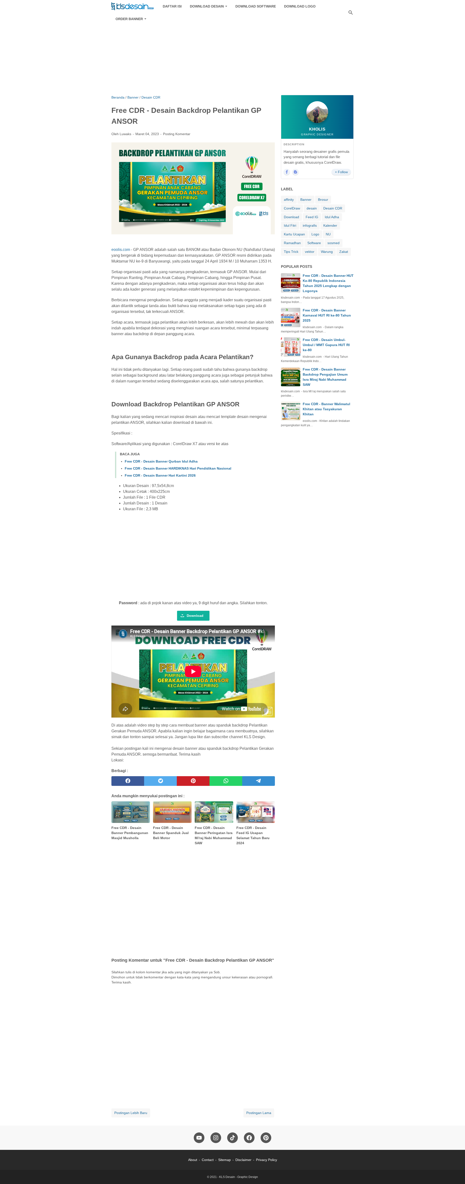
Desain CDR (332, 208)
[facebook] (127, 781)
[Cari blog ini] (351, 12)
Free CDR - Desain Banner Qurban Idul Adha (161, 461)
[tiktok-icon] (232, 1137)
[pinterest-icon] (266, 1137)
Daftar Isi (172, 6)
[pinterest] (193, 781)
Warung (327, 252)
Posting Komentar (176, 134)
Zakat (343, 252)
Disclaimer (243, 1160)
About (192, 1160)
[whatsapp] (225, 781)
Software (314, 243)
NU (328, 234)
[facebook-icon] (249, 1137)
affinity (289, 199)
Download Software (255, 6)
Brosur (323, 199)
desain (312, 208)
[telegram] (258, 781)
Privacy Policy (266, 1160)
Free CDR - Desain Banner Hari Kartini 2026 (160, 475)
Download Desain (207, 6)
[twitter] (160, 781)
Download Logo (300, 6)
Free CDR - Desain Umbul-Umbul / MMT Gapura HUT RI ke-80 (326, 345)
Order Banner (129, 19)
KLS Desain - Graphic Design (238, 1177)
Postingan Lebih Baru (130, 1113)
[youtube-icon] (199, 1137)
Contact (208, 1160)
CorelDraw (292, 208)
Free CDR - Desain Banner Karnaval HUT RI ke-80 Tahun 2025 (327, 315)
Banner (305, 199)
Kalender (330, 225)
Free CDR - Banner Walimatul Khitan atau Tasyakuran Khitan (326, 409)
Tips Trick (291, 252)
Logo (315, 234)
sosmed (333, 243)
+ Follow (341, 172)
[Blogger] (295, 172)
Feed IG (312, 217)
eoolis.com (120, 250)
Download (195, 616)
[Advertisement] (232, 54)
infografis (310, 225)
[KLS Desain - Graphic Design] (132, 6)
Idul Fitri (290, 225)
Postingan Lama (258, 1113)
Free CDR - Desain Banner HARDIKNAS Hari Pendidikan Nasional (178, 468)
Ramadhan (292, 243)
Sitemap (224, 1160)
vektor (309, 252)
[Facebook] (287, 172)
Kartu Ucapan (294, 234)
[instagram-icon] (215, 1137)
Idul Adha (332, 217)
